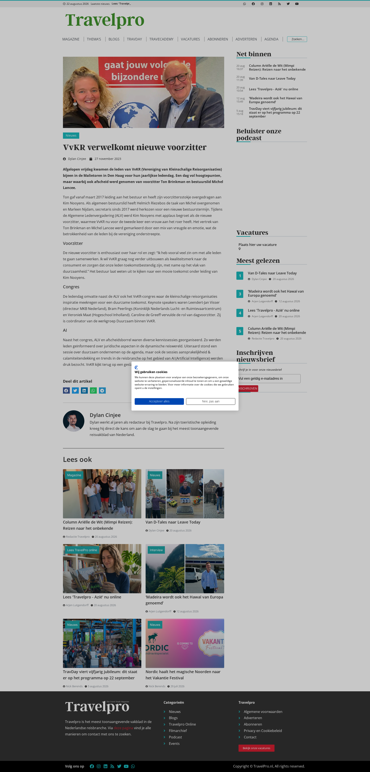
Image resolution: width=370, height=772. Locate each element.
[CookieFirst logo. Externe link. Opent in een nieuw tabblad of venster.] (136, 367)
